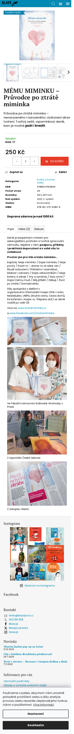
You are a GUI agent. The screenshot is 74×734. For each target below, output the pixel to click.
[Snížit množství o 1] (17, 161)
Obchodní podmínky (16, 681)
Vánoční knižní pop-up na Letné (23, 646)
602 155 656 (16, 619)
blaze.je (13, 632)
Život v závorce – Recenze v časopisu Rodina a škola (35, 661)
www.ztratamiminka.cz (32, 308)
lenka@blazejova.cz (21, 615)
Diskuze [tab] (39, 229)
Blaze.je (13, 624)
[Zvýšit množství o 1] (34, 161)
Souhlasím (35, 725)
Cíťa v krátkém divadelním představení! (28, 654)
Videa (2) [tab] (24, 229)
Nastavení (36, 714)
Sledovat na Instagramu (40, 585)
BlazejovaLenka (18, 628)
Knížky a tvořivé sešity (46, 181)
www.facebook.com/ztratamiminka (32, 313)
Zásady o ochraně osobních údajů (25, 685)
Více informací (43, 705)
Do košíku (57, 161)
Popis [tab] (11, 229)
